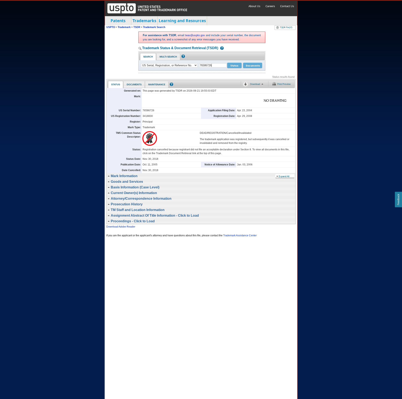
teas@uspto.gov (195, 35)
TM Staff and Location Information (138, 210)
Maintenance (156, 84)
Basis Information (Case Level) (135, 187)
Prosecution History (127, 204)
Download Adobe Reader (120, 226)
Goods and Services (127, 181)
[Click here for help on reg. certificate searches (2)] (182, 57)
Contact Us (287, 6)
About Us (254, 6)
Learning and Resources (182, 20)
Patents (118, 20)
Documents (134, 84)
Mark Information (124, 176)
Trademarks (144, 20)
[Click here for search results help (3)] (171, 85)
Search (148, 56)
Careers (270, 6)
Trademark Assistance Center (240, 235)
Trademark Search (154, 27)
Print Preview (284, 84)
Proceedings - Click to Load (133, 221)
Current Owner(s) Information (134, 193)
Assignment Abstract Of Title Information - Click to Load (155, 215)
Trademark (124, 27)
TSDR (137, 27)
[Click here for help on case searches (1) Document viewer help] (221, 48)
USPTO (110, 27)
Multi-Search (168, 56)
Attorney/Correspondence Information (141, 198)
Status (115, 84)
